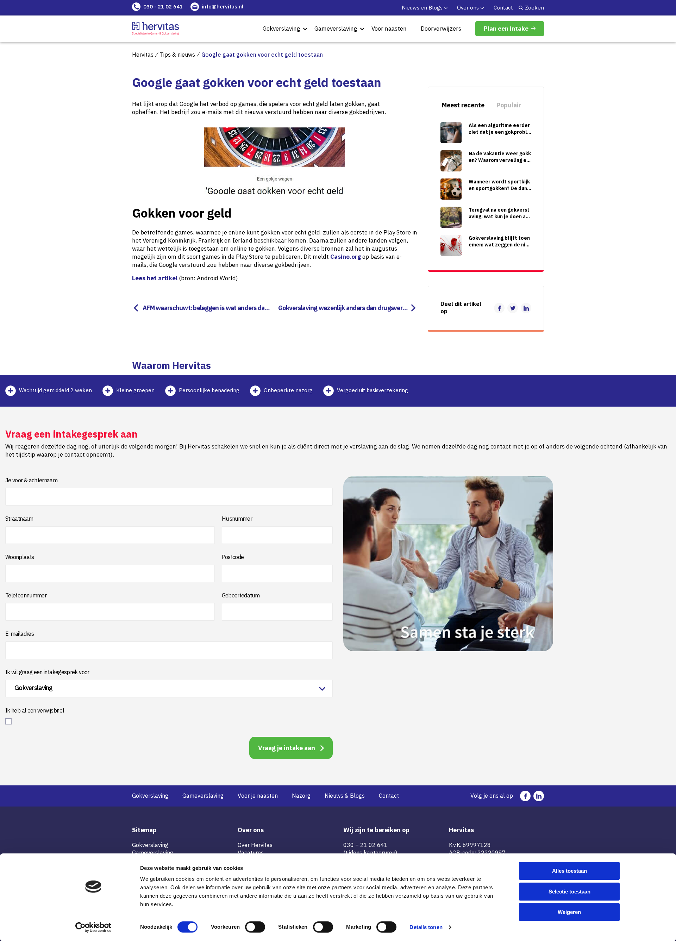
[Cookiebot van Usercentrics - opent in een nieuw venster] (93, 927)
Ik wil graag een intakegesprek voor (47, 672)
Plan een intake (506, 28)
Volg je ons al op (491, 795)
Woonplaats (19, 556)
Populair (508, 105)
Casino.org (345, 257)
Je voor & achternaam (31, 480)
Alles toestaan (569, 871)
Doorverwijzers (441, 28)
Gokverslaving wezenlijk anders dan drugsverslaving (344, 308)
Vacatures (251, 852)
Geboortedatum (241, 595)
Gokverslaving (281, 28)
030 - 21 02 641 (163, 6)
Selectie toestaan (569, 892)
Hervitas (143, 54)
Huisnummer (237, 518)
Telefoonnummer (25, 595)
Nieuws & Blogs (345, 795)
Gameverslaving (335, 28)
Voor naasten (389, 28)
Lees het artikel (154, 278)
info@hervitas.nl (222, 6)
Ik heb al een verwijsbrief (34, 710)
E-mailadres (19, 633)
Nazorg (301, 795)
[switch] (255, 927)
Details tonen (425, 927)
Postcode (233, 556)
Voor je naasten (258, 795)
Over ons (468, 7)
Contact (503, 7)
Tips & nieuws (177, 54)
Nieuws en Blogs (422, 7)
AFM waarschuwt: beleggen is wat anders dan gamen (205, 308)
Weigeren (569, 912)
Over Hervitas (255, 844)
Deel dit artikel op (460, 307)
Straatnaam (19, 518)
